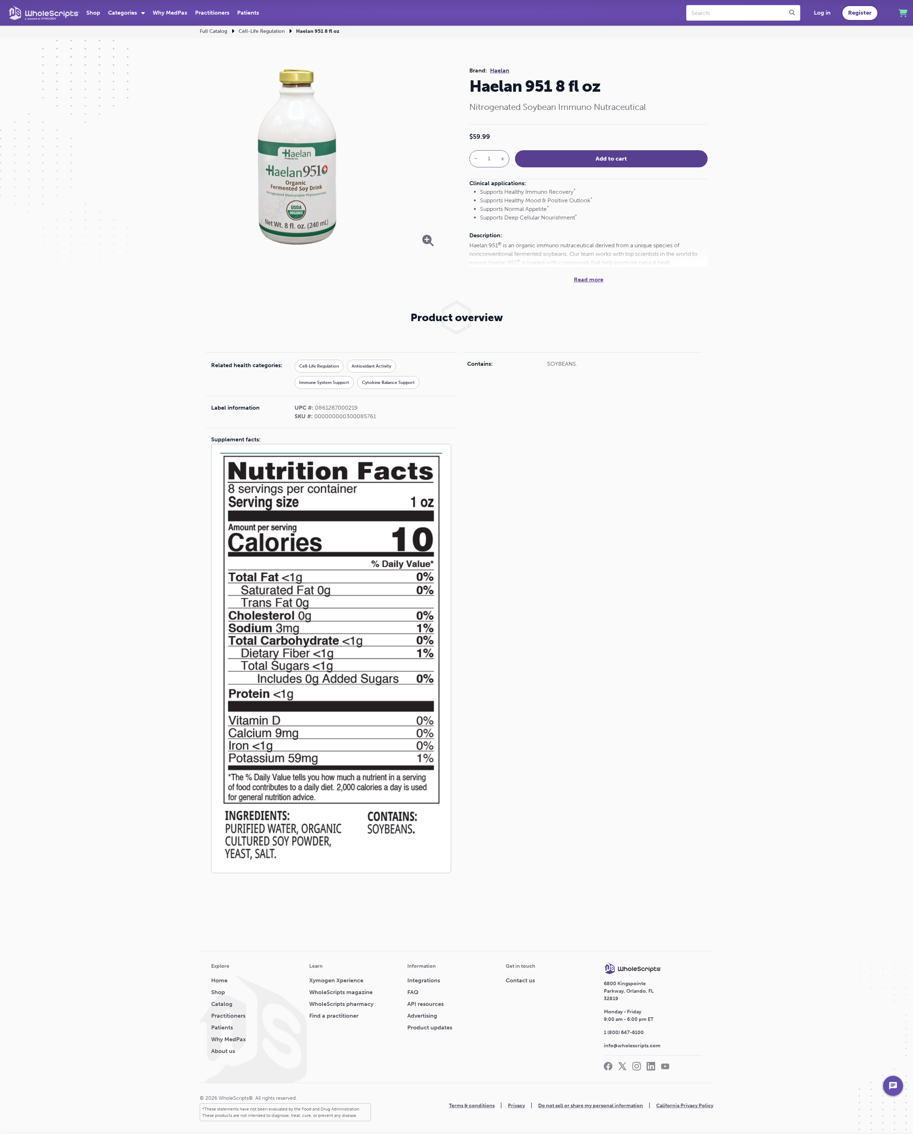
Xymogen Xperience (336, 980)
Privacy (516, 1106)
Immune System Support (324, 382)
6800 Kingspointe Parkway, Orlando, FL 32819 (629, 991)
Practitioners (212, 12)
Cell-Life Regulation (262, 31)
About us (223, 1051)
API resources (425, 1004)
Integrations (423, 980)
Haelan (499, 70)
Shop (93, 12)
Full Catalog (213, 31)
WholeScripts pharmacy (341, 1004)
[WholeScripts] (44, 13)
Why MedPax (170, 12)
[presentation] (793, 13)
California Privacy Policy (684, 1106)
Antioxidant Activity (371, 366)
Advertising (422, 1015)
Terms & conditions (472, 1106)
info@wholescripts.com (632, 1046)
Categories (123, 12)
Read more (588, 279)
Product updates (429, 1027)
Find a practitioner (333, 1015)
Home (219, 980)
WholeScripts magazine (341, 992)
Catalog (222, 1004)
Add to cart (611, 158)
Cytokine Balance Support (388, 382)
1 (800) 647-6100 (624, 1032)
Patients (248, 12)
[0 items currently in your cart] (902, 13)
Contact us (520, 980)
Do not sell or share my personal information (590, 1106)
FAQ (412, 992)
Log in (822, 12)
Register (860, 12)
